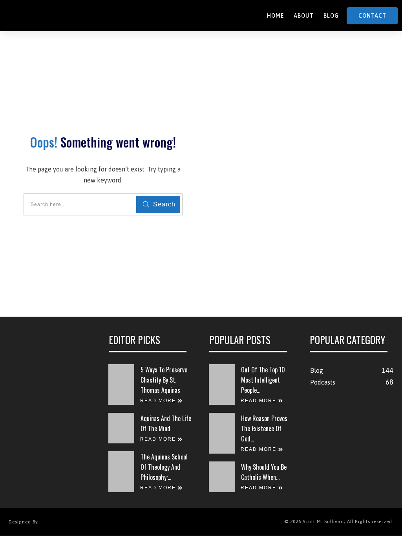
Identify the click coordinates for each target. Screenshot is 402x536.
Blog (316, 370)
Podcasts (322, 382)
